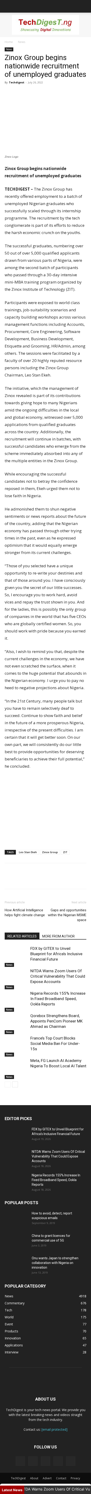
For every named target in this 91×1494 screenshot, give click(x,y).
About (34, 1478)
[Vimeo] (45, 1461)
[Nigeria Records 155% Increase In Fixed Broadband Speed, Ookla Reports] (16, 999)
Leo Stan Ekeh (28, 852)
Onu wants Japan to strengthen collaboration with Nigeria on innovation (55, 1262)
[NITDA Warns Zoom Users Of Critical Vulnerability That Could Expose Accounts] (16, 976)
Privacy (75, 1478)
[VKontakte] (58, 1461)
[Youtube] (70, 1461)
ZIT (65, 852)
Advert (47, 1478)
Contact (61, 1478)
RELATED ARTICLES (22, 936)
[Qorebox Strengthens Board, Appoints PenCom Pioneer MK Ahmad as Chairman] (16, 1021)
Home (9, 42)
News (21, 42)
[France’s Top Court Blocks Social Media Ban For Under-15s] (16, 1044)
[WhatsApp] (41, 93)
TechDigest (18, 1478)
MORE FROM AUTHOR (58, 936)
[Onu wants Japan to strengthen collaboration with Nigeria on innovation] (16, 1264)
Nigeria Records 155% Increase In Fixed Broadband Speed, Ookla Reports (57, 998)
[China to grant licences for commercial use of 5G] (16, 1241)
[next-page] (15, 1084)
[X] (20, 93)
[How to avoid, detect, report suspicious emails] (16, 1219)
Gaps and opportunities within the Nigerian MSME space (67, 915)
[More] (52, 93)
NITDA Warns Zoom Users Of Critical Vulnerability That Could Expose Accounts (57, 976)
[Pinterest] (30, 93)
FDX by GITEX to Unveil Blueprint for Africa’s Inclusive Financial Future (56, 954)
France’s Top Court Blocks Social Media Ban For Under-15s (55, 1043)
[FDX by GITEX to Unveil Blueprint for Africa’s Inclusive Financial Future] (16, 954)
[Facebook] (9, 93)
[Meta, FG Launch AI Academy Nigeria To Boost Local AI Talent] (16, 1066)
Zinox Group (50, 852)
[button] (7, 6)
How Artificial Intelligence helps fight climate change (25, 912)
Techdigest (16, 82)
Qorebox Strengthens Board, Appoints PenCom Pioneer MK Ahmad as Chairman (56, 1021)
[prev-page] (7, 1084)
